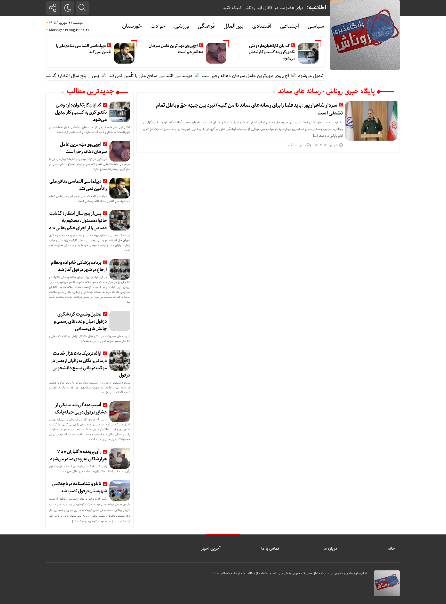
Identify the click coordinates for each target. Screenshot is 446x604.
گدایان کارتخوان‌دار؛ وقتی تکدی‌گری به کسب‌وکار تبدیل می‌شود (272, 52)
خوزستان (132, 26)
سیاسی (316, 26)
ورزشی (181, 26)
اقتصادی (261, 26)
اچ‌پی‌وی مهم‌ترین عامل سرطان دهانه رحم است (175, 49)
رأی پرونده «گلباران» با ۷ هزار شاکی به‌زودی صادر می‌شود (78, 455)
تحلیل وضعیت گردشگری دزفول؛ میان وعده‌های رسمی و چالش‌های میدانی (80, 321)
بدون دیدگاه (297, 145)
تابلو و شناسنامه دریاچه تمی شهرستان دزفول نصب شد (79, 487)
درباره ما (330, 548)
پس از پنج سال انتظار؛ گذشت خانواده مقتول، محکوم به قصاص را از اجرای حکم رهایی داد (78, 220)
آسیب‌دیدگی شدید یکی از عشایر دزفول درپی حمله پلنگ (81, 408)
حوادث (157, 26)
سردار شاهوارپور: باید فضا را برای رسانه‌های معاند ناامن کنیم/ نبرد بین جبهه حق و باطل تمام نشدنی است (249, 109)
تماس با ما (270, 548)
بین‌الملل (233, 26)
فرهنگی (206, 26)
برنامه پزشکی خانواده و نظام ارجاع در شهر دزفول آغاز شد (79, 266)
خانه (391, 548)
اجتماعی (289, 26)
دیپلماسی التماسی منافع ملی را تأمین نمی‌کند (83, 49)
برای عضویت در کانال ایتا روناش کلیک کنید (262, 8)
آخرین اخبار (211, 548)
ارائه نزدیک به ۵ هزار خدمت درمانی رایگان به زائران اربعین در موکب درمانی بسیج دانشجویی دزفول (90, 364)
